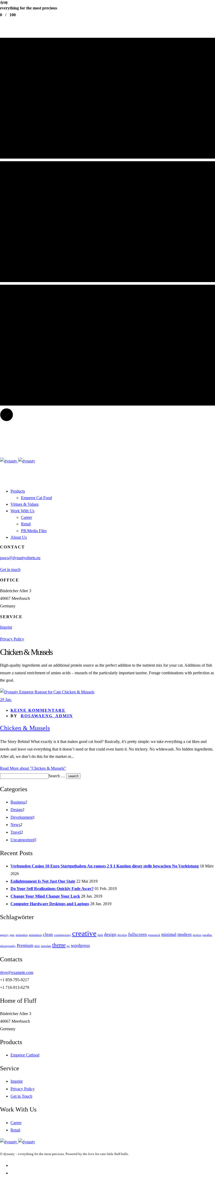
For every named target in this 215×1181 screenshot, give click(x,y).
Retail (15, 1130)
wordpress (80, 945)
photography (8, 946)
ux (68, 946)
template (46, 946)
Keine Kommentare (38, 710)
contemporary (62, 935)
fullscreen (137, 934)
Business (17, 802)
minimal (168, 934)
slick (37, 946)
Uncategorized (22, 840)
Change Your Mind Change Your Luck (45, 896)
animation (22, 935)
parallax (207, 935)
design (110, 934)
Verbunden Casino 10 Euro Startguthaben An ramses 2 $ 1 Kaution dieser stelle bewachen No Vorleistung (104, 866)
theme (59, 945)
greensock (154, 935)
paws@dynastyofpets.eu (20, 558)
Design (16, 809)
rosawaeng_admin (47, 716)
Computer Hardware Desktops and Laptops (49, 904)
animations (35, 935)
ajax (12, 935)
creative (84, 933)
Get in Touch (21, 1096)
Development (21, 817)
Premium (25, 945)
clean (48, 934)
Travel (15, 832)
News (15, 824)
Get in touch (10, 569)
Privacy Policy (12, 639)
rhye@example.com (16, 972)
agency (4, 935)
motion (197, 935)
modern (185, 934)
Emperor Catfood (24, 1055)
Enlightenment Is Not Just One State (42, 881)
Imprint (6, 627)
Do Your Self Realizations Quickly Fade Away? (52, 888)
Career (16, 1122)
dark (100, 935)
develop (122, 935)
